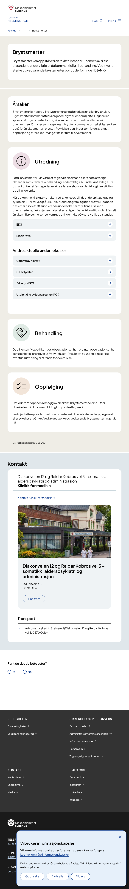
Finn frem (34, 599)
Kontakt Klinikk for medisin (35, 497)
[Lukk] (120, 836)
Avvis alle (57, 876)
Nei (30, 671)
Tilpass (80, 876)
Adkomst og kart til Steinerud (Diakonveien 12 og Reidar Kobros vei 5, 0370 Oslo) (66, 630)
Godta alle (32, 876)
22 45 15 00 (15, 843)
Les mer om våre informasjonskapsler (44, 854)
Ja (14, 671)
